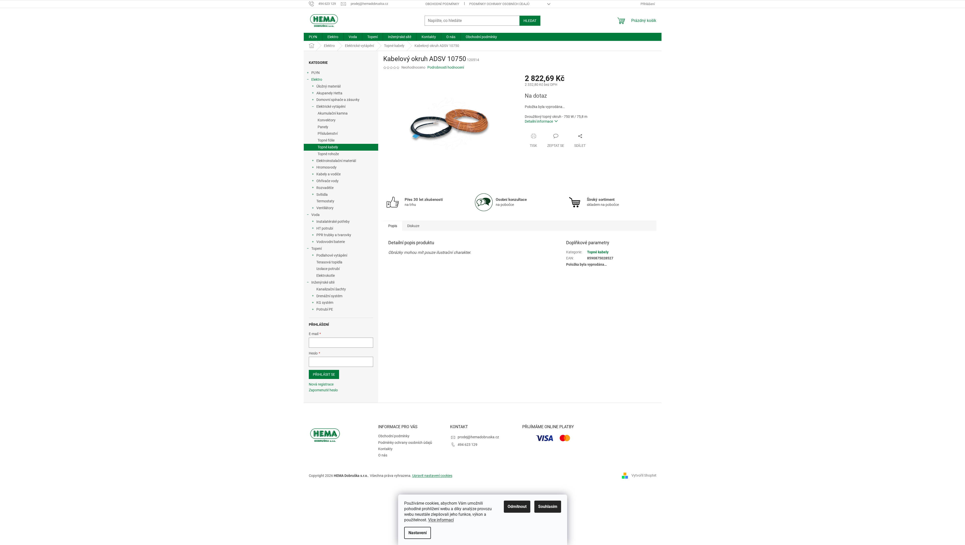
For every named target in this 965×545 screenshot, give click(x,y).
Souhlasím (547, 506)
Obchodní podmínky (442, 4)
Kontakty (385, 449)
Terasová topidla (329, 262)
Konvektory (327, 120)
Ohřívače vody (327, 181)
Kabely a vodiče (328, 174)
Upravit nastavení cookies (432, 476)
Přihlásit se (324, 374)
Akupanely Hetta (329, 93)
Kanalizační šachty (331, 289)
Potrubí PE (324, 309)
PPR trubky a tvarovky (333, 235)
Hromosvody (326, 167)
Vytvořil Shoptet (643, 475)
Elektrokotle (325, 276)
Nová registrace (321, 384)
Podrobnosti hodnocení (445, 67)
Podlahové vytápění (331, 255)
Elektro (316, 79)
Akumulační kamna (333, 113)
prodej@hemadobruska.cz (478, 437)
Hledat (529, 21)
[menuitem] (313, 37)
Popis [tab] (392, 226)
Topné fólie (326, 140)
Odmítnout (517, 506)
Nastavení (417, 532)
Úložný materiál (328, 86)
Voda (315, 215)
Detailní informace (539, 121)
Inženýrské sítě (323, 282)
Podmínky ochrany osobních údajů (499, 4)
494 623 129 (467, 445)
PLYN (315, 73)
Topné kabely (328, 147)
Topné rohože (328, 154)
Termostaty (325, 201)
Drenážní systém (329, 296)
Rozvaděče (325, 188)
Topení (316, 249)
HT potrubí (324, 228)
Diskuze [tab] (413, 226)
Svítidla (322, 195)
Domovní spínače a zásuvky (338, 100)
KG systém (324, 303)
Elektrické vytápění (330, 106)
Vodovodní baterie (330, 242)
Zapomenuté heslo (323, 390)
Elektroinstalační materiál (336, 161)
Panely (323, 127)
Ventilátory (325, 208)
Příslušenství (328, 133)
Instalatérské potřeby (333, 222)
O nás (382, 455)
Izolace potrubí (328, 269)
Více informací (441, 519)
